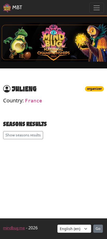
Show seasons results (23, 135)
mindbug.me (14, 227)
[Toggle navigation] (96, 8)
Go (98, 228)
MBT (16, 7)
